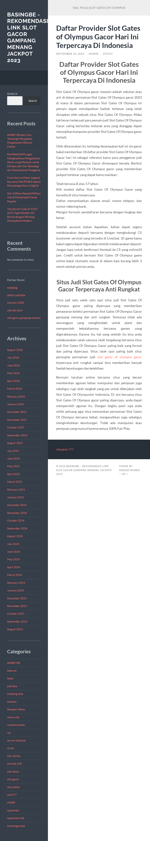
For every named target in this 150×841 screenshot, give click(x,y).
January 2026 (15, 404)
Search (12, 93)
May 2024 (13, 559)
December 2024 (17, 505)
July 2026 (13, 357)
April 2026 (13, 381)
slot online (13, 787)
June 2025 (13, 458)
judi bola (12, 686)
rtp (9, 732)
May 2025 (13, 466)
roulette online (16, 724)
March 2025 (14, 481)
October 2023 (15, 613)
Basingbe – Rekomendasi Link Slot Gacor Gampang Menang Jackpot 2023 (84, 470)
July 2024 (13, 544)
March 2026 (14, 388)
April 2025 (13, 474)
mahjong (12, 287)
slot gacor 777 (65, 449)
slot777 (12, 794)
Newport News (16, 709)
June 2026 (13, 365)
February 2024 (16, 582)
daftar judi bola (16, 295)
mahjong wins (15, 693)
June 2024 (13, 551)
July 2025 (13, 450)
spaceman (13, 810)
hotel (10, 678)
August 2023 (15, 629)
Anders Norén (129, 470)
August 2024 (15, 536)
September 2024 (17, 528)
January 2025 (15, 497)
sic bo (10, 748)
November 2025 (17, 419)
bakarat (12, 670)
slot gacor (13, 779)
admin (94, 53)
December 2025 (17, 411)
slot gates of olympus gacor (119, 357)
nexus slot (13, 717)
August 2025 (15, 443)
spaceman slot (15, 818)
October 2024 (15, 520)
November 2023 (17, 606)
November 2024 (17, 512)
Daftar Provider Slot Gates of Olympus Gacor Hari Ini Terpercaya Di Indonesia (98, 36)
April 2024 (13, 567)
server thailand (16, 740)
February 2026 (16, 396)
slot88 (11, 802)
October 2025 (15, 427)
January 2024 (15, 590)
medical (11, 701)
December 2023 (17, 598)
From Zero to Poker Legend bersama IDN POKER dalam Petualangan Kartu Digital (24, 181)
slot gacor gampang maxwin (23, 317)
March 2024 (14, 574)
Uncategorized (16, 825)
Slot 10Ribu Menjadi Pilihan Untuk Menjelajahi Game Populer (23, 197)
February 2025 (16, 489)
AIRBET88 (13, 662)
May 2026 (13, 373)
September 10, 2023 (70, 53)
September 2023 (17, 621)
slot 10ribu (13, 756)
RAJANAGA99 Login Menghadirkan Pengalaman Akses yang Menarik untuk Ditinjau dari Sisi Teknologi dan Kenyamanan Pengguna (23, 162)
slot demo (13, 771)
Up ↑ (125, 474)
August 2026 (15, 349)
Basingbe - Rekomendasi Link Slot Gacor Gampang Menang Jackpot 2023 (27, 37)
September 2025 (17, 435)
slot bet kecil (14, 310)
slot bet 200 (14, 763)
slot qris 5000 (15, 302)
